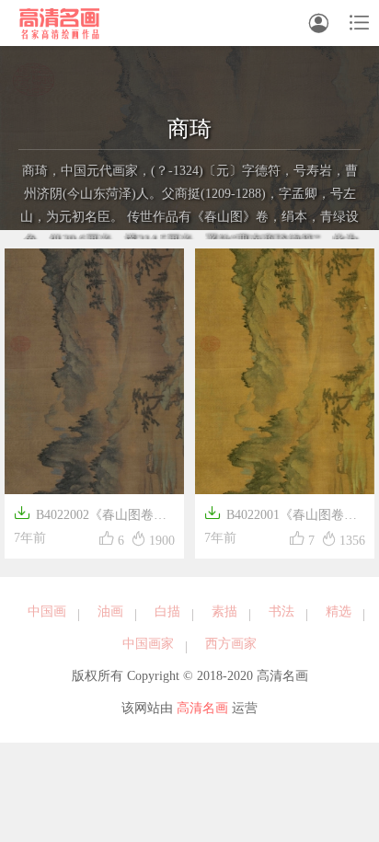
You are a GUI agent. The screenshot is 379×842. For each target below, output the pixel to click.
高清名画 (202, 708)
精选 (338, 611)
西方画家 (231, 644)
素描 (224, 611)
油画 (110, 611)
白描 (167, 611)
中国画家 (148, 644)
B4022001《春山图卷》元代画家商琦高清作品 (280, 516)
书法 (281, 611)
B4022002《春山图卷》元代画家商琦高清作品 (90, 516)
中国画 (47, 611)
